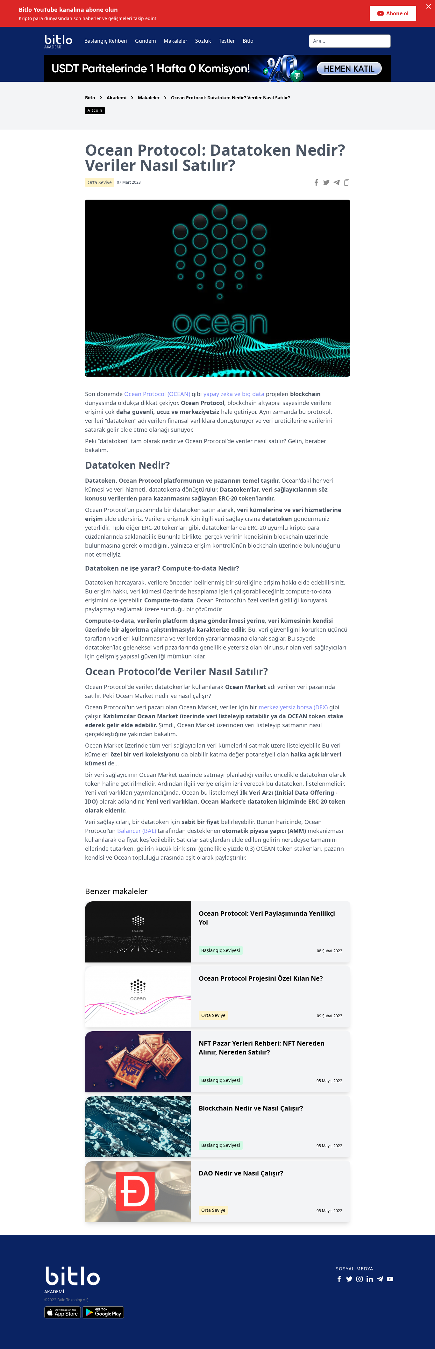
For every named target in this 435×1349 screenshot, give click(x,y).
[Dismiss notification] (428, 6)
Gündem (145, 40)
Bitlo (248, 40)
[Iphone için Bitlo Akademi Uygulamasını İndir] (63, 1312)
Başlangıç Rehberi (105, 40)
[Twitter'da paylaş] (326, 182)
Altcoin (95, 110)
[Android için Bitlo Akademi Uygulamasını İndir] (103, 1312)
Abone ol (397, 13)
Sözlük (203, 40)
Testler (227, 40)
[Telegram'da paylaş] (336, 182)
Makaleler (176, 40)
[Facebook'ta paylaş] (316, 182)
